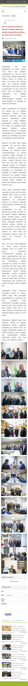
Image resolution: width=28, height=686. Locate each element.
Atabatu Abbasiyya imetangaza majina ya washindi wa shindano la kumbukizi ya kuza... (13, 629)
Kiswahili (8, 1)
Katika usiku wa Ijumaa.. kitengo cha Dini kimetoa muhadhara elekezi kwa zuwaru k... (13, 675)
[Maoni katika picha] (14, 48)
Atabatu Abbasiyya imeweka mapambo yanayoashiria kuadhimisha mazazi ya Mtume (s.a (12, 638)
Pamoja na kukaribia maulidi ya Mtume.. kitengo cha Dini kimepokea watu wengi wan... (13, 648)
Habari (13, 15)
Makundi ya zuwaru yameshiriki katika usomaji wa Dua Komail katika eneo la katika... (14, 666)
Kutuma (8, 614)
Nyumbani (5, 15)
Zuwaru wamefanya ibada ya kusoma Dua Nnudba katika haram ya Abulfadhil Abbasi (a (13, 657)
